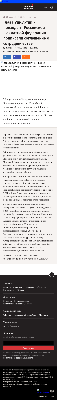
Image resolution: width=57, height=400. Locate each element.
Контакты (7, 301)
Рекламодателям (21, 301)
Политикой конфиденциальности (18, 358)
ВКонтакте (43, 315)
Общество (41, 287)
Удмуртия (8, 48)
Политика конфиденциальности (17, 304)
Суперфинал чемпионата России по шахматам (25, 51)
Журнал (20, 290)
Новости (7, 287)
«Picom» (50, 396)
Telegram (7, 315)
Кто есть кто (8, 290)
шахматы (34, 48)
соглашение (21, 48)
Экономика (29, 287)
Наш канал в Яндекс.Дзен (25, 315)
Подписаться (28, 348)
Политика (17, 287)
